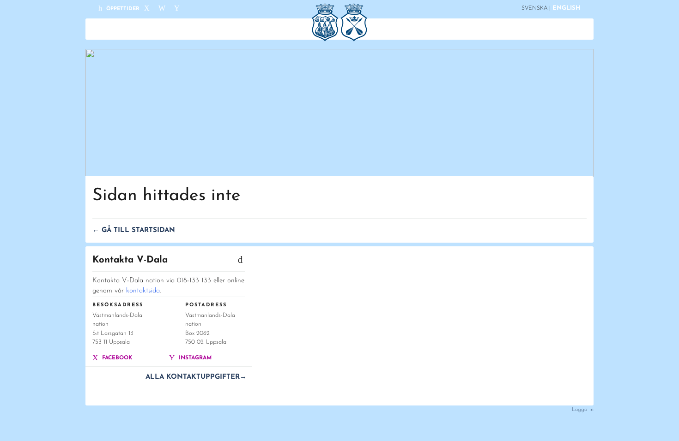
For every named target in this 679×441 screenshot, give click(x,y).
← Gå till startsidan (133, 230)
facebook (116, 358)
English (566, 8)
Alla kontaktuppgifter (196, 377)
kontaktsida (143, 290)
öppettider (121, 9)
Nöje (410, 29)
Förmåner (284, 29)
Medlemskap (236, 29)
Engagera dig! (368, 29)
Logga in (583, 409)
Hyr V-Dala (446, 29)
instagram (194, 358)
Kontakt (489, 29)
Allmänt (191, 29)
